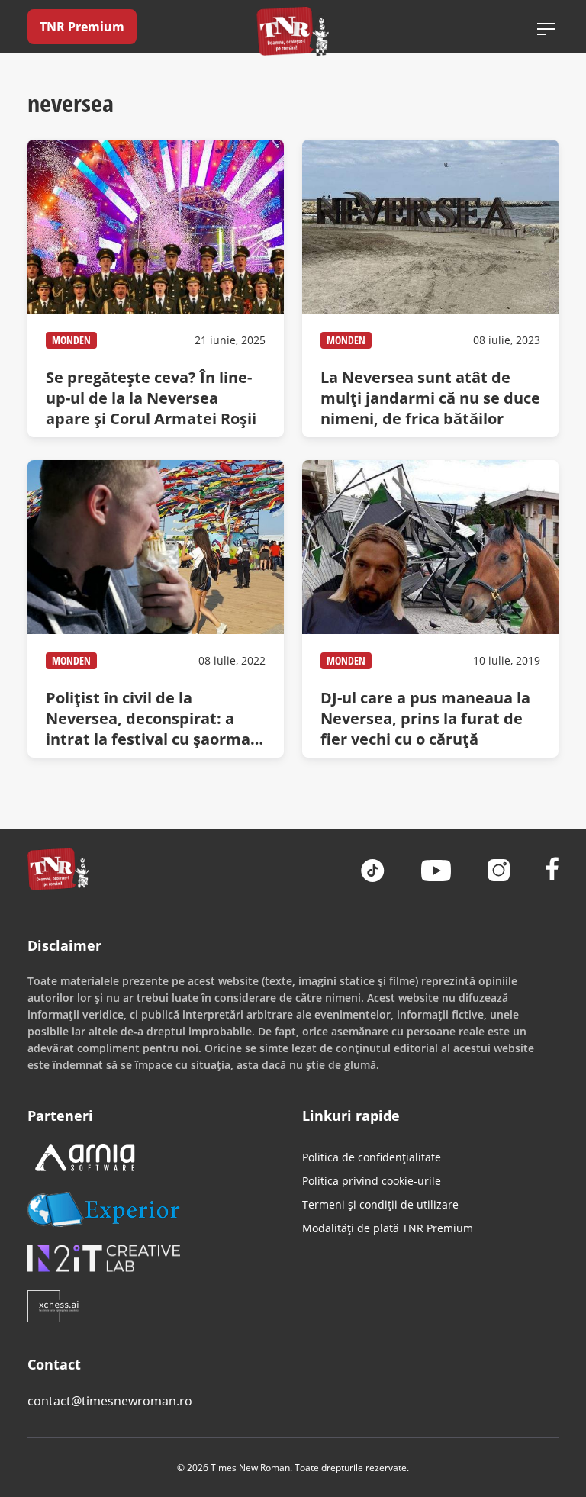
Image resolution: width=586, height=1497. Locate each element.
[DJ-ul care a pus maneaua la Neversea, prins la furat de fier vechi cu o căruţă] (430, 609)
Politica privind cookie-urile (371, 1180)
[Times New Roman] (293, 31)
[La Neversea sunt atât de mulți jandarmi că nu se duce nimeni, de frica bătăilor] (430, 288)
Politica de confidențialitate (371, 1157)
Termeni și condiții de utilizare (380, 1204)
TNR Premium (82, 26)
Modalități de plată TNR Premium (387, 1228)
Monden (71, 340)
